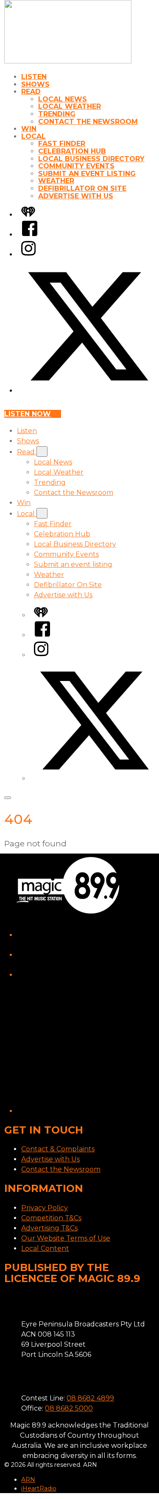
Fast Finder (61, 144)
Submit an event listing (87, 174)
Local (33, 136)
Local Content (45, 1248)
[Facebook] (29, 235)
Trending (56, 114)
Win (28, 129)
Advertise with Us (75, 196)
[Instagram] (28, 254)
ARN (28, 1479)
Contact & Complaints (58, 1149)
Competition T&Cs (51, 1218)
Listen (34, 77)
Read (31, 92)
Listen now (27, 414)
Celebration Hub (72, 151)
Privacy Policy (44, 1208)
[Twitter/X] (88, 391)
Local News (62, 99)
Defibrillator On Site (82, 188)
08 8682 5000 (69, 1408)
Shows (35, 84)
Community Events (76, 166)
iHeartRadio (38, 1488)
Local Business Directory (91, 159)
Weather (56, 181)
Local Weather (69, 106)
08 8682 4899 (90, 1398)
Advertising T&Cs (49, 1228)
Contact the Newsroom (88, 122)
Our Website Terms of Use (65, 1238)
